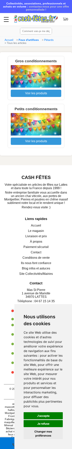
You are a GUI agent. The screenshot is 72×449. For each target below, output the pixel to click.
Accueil (9, 39)
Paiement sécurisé (36, 247)
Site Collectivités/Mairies (36, 273)
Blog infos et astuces (36, 268)
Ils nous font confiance (36, 263)
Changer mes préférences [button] (43, 433)
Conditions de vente (36, 257)
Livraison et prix (36, 236)
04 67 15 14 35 (44, 301)
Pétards (49, 39)
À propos (36, 241)
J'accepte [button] (43, 415)
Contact (36, 252)
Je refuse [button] (43, 423)
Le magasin (36, 230)
